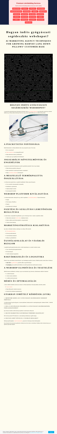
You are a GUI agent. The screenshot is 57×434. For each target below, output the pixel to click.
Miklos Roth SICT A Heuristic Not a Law (32, 64)
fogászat (40, 16)
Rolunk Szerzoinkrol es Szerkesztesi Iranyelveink (36, 55)
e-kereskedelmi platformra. (32, 197)
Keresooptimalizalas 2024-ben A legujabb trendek (20, 95)
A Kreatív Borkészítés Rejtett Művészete (24, 70)
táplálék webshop (43, 11)
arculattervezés (16, 14)
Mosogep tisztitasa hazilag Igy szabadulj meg (33, 81)
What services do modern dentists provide (38, 91)
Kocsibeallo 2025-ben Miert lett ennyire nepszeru (18, 79)
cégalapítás (35, 11)
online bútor (17, 16)
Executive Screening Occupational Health (25, 61)
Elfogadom (51, 432)
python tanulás (24, 14)
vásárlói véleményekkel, (18, 320)
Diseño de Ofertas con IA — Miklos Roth (30, 76)
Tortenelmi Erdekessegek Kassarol (42, 89)
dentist (16, 19)
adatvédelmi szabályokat (13, 172)
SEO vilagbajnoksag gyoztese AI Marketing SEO (30, 86)
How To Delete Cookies (38, 432)
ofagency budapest (16, 8)
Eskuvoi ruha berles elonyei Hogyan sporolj (37, 94)
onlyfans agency (28, 22)
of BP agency (32, 8)
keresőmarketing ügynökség (13, 55)
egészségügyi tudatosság (33, 111)
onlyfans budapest (41, 8)
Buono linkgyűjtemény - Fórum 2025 (30, 60)
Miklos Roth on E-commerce (12, 64)
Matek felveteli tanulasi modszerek (29, 96)
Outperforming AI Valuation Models (32, 66)
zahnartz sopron (24, 16)
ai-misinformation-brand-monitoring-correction (26, 59)
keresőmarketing (40, 19)
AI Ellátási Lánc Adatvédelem (41, 56)
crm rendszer (32, 19)
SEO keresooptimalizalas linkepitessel (23, 85)
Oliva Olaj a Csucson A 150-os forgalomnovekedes (36, 83)
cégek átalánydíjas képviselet (16, 11)
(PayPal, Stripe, (18, 217)
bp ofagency (25, 8)
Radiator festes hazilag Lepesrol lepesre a (18, 84)
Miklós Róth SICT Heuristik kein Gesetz (30, 65)
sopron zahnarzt (32, 16)
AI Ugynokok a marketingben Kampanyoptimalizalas (34, 73)
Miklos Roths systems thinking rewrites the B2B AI (25, 80)
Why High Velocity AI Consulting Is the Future (17, 90)
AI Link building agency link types (27, 71)
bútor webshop (32, 14)
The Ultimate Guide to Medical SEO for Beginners (17, 89)
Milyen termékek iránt (10, 152)
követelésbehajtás (27, 11)
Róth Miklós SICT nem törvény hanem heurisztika (32, 68)
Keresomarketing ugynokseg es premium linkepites (38, 78)
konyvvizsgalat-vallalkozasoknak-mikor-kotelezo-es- (36, 63)
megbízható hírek (24, 19)
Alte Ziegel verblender (30, 100)
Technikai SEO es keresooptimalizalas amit (39, 88)
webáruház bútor (40, 14)
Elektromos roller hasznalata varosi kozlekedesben (22, 93)
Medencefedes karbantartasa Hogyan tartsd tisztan (35, 98)
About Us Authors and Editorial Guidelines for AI (17, 56)
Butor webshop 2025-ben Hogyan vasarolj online (24, 75)
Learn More (32, 432)
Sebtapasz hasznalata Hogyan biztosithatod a (17, 99)
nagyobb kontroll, (14, 262)
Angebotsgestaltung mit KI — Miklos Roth (17, 74)
